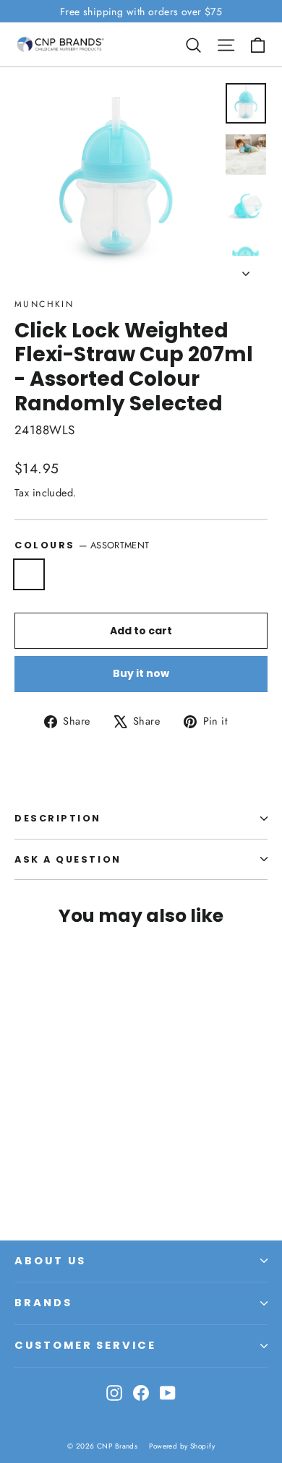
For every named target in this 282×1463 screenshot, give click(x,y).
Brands (43, 1302)
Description (57, 818)
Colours (81, 545)
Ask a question (67, 859)
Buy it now (141, 673)
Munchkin (44, 304)
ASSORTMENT (28, 574)
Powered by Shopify (182, 1446)
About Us (50, 1260)
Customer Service (85, 1345)
